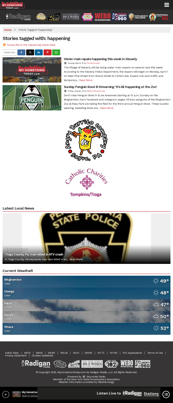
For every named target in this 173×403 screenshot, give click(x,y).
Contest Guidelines (42, 355)
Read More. (86, 80)
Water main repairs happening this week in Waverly (100, 59)
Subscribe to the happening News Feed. (31, 44)
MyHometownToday (96, 91)
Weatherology (106, 382)
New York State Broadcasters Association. (95, 379)
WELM (64, 352)
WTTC (101, 352)
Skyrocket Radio (95, 376)
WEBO (51, 352)
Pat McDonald (93, 63)
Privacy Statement (16, 355)
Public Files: (12, 352)
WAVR (39, 352)
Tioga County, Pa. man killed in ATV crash (34, 254)
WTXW (113, 352)
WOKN (88, 352)
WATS (27, 352)
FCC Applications (132, 352)
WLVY (76, 352)
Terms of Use (155, 352)
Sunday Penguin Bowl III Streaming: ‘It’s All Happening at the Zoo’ (110, 87)
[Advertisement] (86, 133)
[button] (166, 5)
